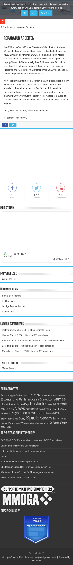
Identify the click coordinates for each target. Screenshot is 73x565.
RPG (56, 413)
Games (59, 399)
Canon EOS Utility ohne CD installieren (30, 330)
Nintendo (32, 409)
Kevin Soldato (9, 340)
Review (49, 413)
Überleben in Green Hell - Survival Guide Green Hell (26, 467)
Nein (33, 13)
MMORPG (7, 409)
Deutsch (26, 396)
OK (24, 13)
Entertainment (59, 396)
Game (35, 399)
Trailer (62, 418)
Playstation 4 (20, 413)
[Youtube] (39, 553)
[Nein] (68, 9)
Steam (46, 418)
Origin (41, 409)
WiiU (18, 423)
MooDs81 (21, 254)
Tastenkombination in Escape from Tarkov (21, 461)
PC (53, 409)
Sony (22, 418)
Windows (25, 423)
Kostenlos (38, 404)
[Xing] (43, 553)
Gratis (12, 404)
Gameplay (46, 399)
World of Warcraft (39, 423)
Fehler (23, 399)
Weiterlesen (45, 13)
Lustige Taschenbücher (13, 306)
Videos (11, 423)
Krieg (50, 404)
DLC (33, 395)
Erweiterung (9, 399)
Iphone (20, 404)
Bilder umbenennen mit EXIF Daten (18, 477)
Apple (12, 396)
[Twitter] (36, 553)
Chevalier (6, 351)
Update (4, 423)
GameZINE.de (9, 279)
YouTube (6, 426)
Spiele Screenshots (11, 295)
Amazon (5, 395)
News (19, 408)
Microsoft (60, 404)
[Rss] (30, 553)
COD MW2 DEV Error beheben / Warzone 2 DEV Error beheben (32, 440)
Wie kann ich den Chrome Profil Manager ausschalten (27, 472)
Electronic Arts (44, 395)
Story (55, 418)
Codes (18, 395)
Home (3, 456)
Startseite (7, 27)
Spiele (32, 418)
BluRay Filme (8, 301)
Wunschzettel (8, 311)
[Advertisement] (36, 157)
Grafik (4, 404)
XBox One (58, 423)
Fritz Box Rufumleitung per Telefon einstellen (42, 340)
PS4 (33, 413)
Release (40, 413)
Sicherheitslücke (9, 418)
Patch (47, 409)
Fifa (30, 400)
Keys (26, 404)
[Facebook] (33, 553)
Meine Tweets (9, 368)
